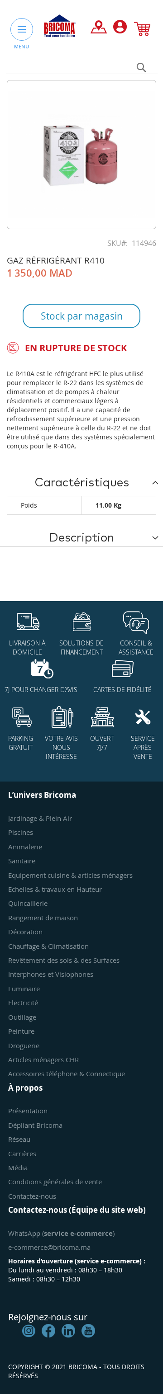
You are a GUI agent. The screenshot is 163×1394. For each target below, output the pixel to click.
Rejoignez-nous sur (47, 1317)
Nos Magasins (99, 29)
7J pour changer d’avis (41, 689)
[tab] (81, 482)
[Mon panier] (142, 31)
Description (81, 538)
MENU (21, 46)
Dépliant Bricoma (35, 1125)
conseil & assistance (136, 647)
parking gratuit (20, 743)
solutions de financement (81, 647)
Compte (120, 29)
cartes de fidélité (122, 689)
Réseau (19, 1139)
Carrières (22, 1153)
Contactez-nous (32, 1196)
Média (18, 1167)
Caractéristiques (81, 483)
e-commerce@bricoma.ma (49, 1247)
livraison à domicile (27, 647)
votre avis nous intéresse (61, 747)
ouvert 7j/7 (102, 743)
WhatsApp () (61, 1233)
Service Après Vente (143, 747)
